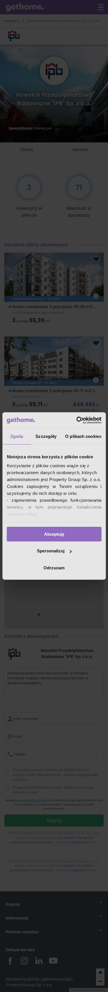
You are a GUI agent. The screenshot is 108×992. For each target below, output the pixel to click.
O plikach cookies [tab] (83, 436)
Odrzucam (54, 567)
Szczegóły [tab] (45, 436)
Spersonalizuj (51, 550)
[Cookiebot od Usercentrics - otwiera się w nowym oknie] (76, 420)
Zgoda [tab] (16, 436)
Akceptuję (54, 533)
